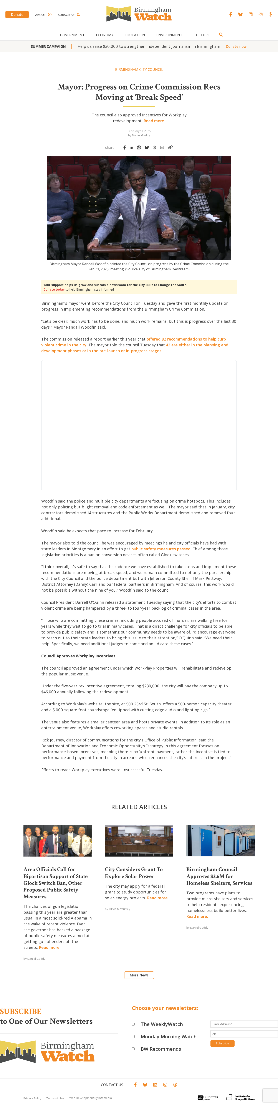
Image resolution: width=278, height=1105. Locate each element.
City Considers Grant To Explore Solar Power (134, 873)
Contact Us (112, 1084)
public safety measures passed (160, 548)
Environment (169, 35)
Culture (202, 35)
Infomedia (105, 1098)
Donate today (54, 289)
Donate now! (236, 46)
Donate (17, 14)
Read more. (154, 120)
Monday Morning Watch (169, 1036)
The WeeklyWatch (162, 1024)
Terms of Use (55, 1098)
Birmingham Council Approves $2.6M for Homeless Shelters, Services (219, 876)
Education (135, 35)
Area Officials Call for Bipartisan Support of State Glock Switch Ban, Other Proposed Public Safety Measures (55, 883)
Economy (104, 35)
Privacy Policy (32, 1098)
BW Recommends (161, 1048)
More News (139, 975)
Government (72, 35)
